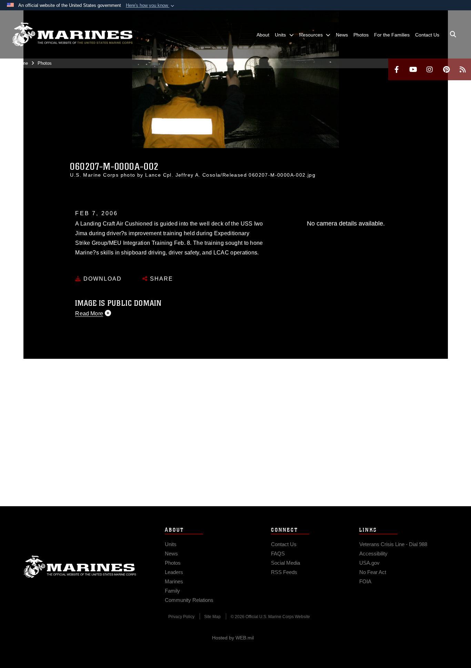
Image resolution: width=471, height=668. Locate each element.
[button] (151, 5)
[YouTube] (413, 69)
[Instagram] (429, 69)
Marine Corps (80, 567)
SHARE (160, 279)
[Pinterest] (446, 69)
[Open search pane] (453, 34)
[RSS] (462, 69)
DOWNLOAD (101, 279)
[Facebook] (396, 69)
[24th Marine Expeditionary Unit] (72, 34)
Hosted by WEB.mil (233, 637)
